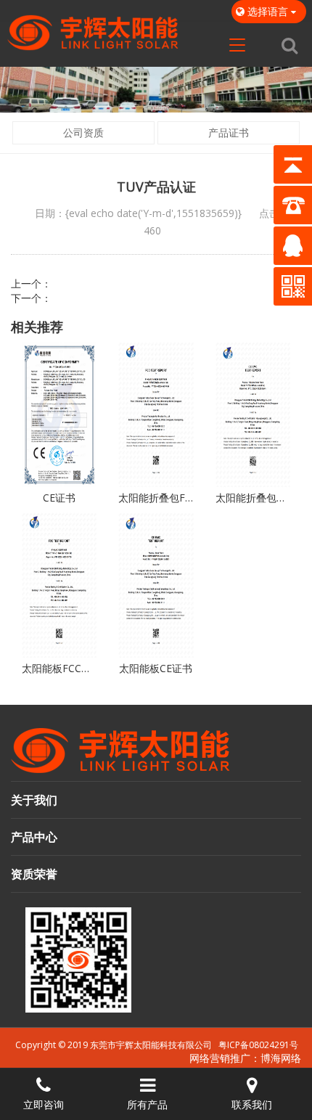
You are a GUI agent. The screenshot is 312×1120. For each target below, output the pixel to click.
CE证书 (59, 497)
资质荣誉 (34, 874)
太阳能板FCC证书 (59, 668)
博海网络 (280, 1058)
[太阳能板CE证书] (155, 585)
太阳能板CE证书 (155, 668)
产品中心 (34, 837)
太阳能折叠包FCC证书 (155, 497)
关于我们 (34, 800)
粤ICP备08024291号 (258, 1045)
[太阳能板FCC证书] (59, 585)
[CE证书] (59, 414)
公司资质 (83, 132)
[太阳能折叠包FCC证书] (155, 414)
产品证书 (228, 132)
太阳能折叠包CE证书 (252, 497)
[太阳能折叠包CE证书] (252, 414)
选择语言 (268, 11)
